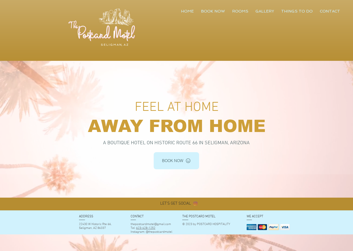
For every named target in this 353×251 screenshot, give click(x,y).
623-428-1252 (145, 228)
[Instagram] (195, 204)
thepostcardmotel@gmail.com (151, 224)
